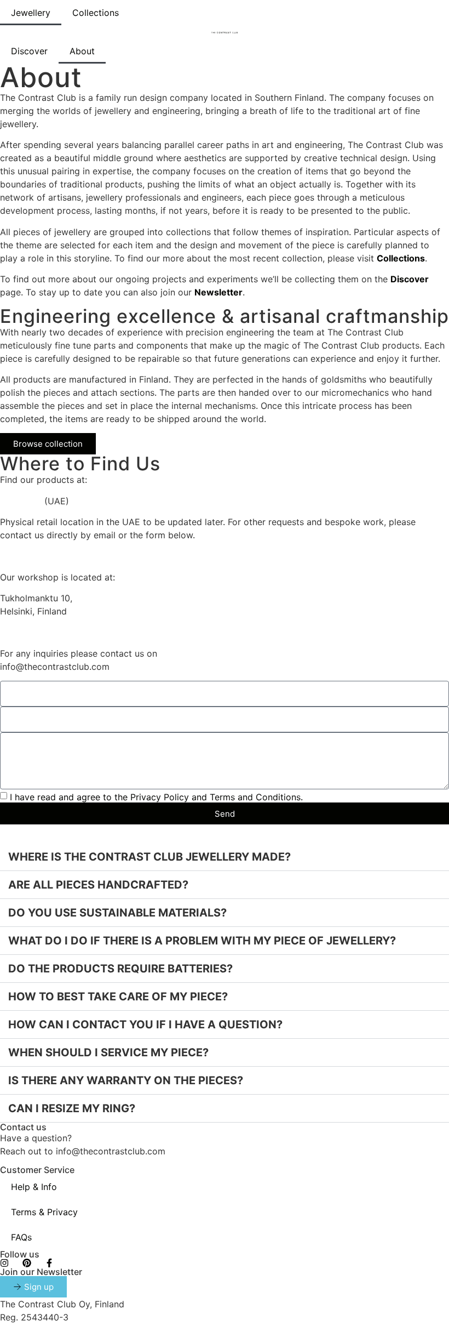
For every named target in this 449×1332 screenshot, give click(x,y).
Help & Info (34, 1186)
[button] (224, 857)
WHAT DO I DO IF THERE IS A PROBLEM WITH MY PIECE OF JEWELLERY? (202, 940)
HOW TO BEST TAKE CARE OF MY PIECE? (118, 996)
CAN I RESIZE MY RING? (71, 1108)
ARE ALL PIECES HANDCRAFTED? (98, 884)
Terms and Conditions (255, 797)
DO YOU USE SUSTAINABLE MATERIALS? (117, 912)
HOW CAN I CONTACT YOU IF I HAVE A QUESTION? (145, 1024)
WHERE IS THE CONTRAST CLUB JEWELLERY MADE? (149, 856)
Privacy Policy (159, 797)
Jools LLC (21, 501)
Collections (95, 12)
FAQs (21, 1237)
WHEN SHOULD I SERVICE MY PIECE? (108, 1052)
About (82, 50)
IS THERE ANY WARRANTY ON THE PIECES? (125, 1080)
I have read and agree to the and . (156, 797)
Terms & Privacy (44, 1211)
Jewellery (30, 12)
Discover (29, 50)
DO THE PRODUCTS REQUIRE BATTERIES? (120, 968)
